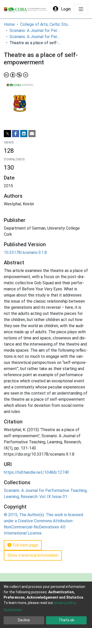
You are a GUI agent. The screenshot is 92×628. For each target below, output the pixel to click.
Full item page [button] (25, 545)
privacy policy (65, 603)
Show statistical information (32, 555)
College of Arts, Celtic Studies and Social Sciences (45, 24)
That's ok (66, 620)
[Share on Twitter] (7, 133)
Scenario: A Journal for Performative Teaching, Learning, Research (35, 30)
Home (9, 24)
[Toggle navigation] (81, 9)
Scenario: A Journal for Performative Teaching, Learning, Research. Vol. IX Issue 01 (35, 36)
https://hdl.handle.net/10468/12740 (36, 472)
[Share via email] (32, 133)
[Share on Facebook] (15, 133)
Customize (13, 610)
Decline (24, 620)
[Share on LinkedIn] (23, 133)
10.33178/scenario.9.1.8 (25, 252)
